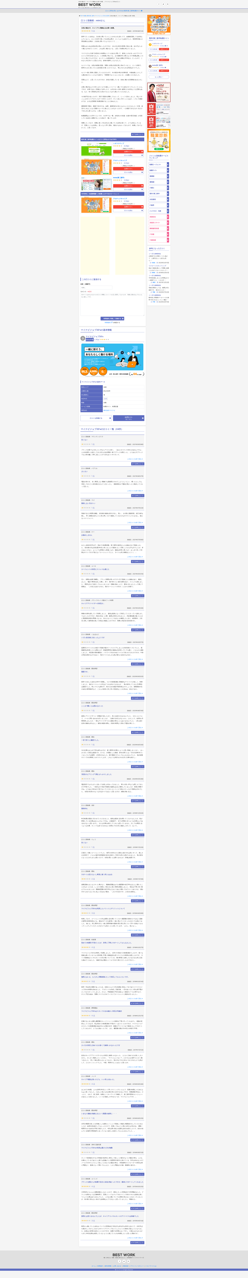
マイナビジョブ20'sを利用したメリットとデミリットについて (103, 908)
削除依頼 (125, 1266)
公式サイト (129, 418)
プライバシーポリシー (137, 1266)
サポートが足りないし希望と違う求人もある (96, 874)
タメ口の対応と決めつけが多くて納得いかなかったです (100, 1045)
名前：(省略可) (85, 284)
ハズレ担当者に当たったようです (93, 637)
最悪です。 (85, 672)
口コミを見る (128, 155)
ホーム (94, 1266)
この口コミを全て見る (134, 459)
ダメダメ (84, 471)
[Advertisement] (94, 246)
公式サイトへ (128, 151)
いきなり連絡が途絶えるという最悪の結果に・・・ (99, 1114)
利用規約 (108, 322)
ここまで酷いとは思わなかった (92, 706)
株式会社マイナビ (109, 410)
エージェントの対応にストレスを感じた (95, 569)
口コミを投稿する (96, 418)
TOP (81, 15)
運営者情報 (108, 1266)
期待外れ (84, 808)
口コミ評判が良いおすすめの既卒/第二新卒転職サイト (123, 11)
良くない (84, 440)
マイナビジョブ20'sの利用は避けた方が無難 (96, 1148)
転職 (85, 15)
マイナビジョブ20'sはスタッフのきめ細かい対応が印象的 (101, 1011)
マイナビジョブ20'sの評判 (102, 15)
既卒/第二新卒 (90, 15)
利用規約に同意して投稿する (112, 318)
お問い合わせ (117, 1266)
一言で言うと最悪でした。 (90, 740)
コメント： (85, 291)
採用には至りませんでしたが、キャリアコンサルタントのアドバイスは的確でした (110, 1216)
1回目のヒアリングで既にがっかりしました (96, 774)
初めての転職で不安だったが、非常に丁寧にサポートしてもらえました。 (107, 943)
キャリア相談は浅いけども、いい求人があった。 (98, 1079)
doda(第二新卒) (118, 178)
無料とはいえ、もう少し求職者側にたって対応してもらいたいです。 (105, 977)
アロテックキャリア (120, 160)
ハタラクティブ (118, 143)
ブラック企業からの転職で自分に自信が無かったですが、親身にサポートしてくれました (112, 1182)
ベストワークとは (151, 1266)
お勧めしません (86, 535)
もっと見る (158, 77)
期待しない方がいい (88, 503)
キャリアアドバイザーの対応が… (92, 603)
